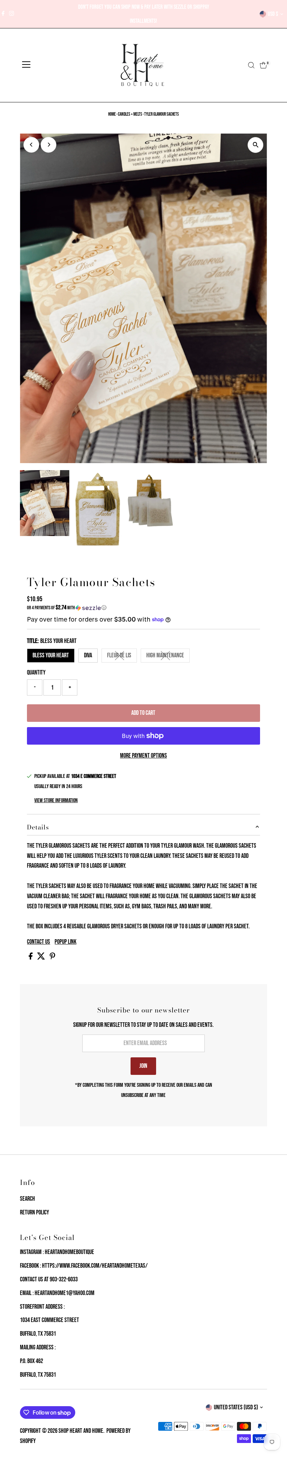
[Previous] (31, 145)
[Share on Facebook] (31, 957)
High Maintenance (168, 657)
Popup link (65, 942)
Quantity (36, 672)
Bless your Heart (51, 655)
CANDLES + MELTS (130, 114)
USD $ (273, 14)
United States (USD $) (236, 1407)
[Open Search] (251, 65)
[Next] (48, 145)
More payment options (143, 755)
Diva (88, 655)
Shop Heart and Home (80, 1431)
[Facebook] (3, 14)
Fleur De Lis (122, 657)
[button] (143, 607)
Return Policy (34, 1212)
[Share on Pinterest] (52, 957)
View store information (56, 801)
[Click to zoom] (256, 145)
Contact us (38, 942)
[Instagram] (11, 14)
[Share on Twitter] (41, 957)
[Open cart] (263, 65)
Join (143, 1066)
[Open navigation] (26, 65)
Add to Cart (143, 713)
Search (27, 1198)
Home (112, 114)
